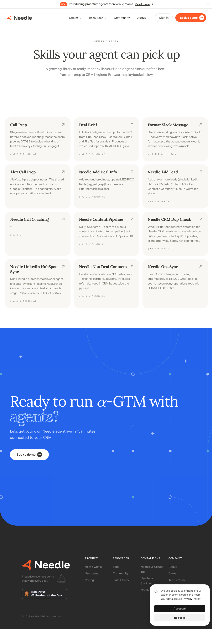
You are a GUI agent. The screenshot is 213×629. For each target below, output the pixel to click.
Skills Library (121, 580)
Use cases (91, 573)
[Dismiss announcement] (208, 4)
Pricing (89, 580)
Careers (173, 573)
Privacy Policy (192, 598)
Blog (116, 567)
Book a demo (189, 18)
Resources (96, 18)
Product (72, 18)
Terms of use (177, 580)
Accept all (179, 608)
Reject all (179, 617)
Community (122, 18)
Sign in (163, 18)
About (141, 18)
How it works (93, 567)
